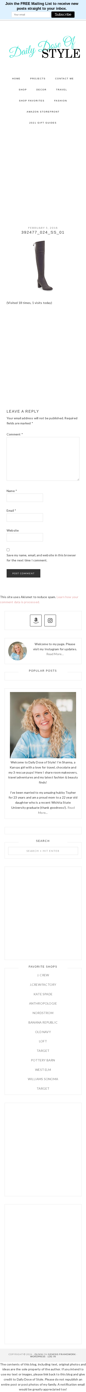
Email (11, 510)
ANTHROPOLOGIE (43, 1003)
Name (12, 491)
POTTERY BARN (43, 1060)
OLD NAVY (43, 1032)
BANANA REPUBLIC (43, 1022)
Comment (15, 434)
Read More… (55, 654)
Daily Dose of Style (43, 47)
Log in (52, 1356)
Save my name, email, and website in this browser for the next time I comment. (41, 557)
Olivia (39, 1354)
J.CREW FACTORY (43, 984)
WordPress (37, 1356)
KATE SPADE (43, 994)
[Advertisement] (43, 174)
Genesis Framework (62, 1354)
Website (13, 530)
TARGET (43, 1051)
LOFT (43, 1041)
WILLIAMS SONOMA (43, 1079)
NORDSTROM (43, 1013)
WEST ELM (43, 1070)
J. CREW (43, 975)
